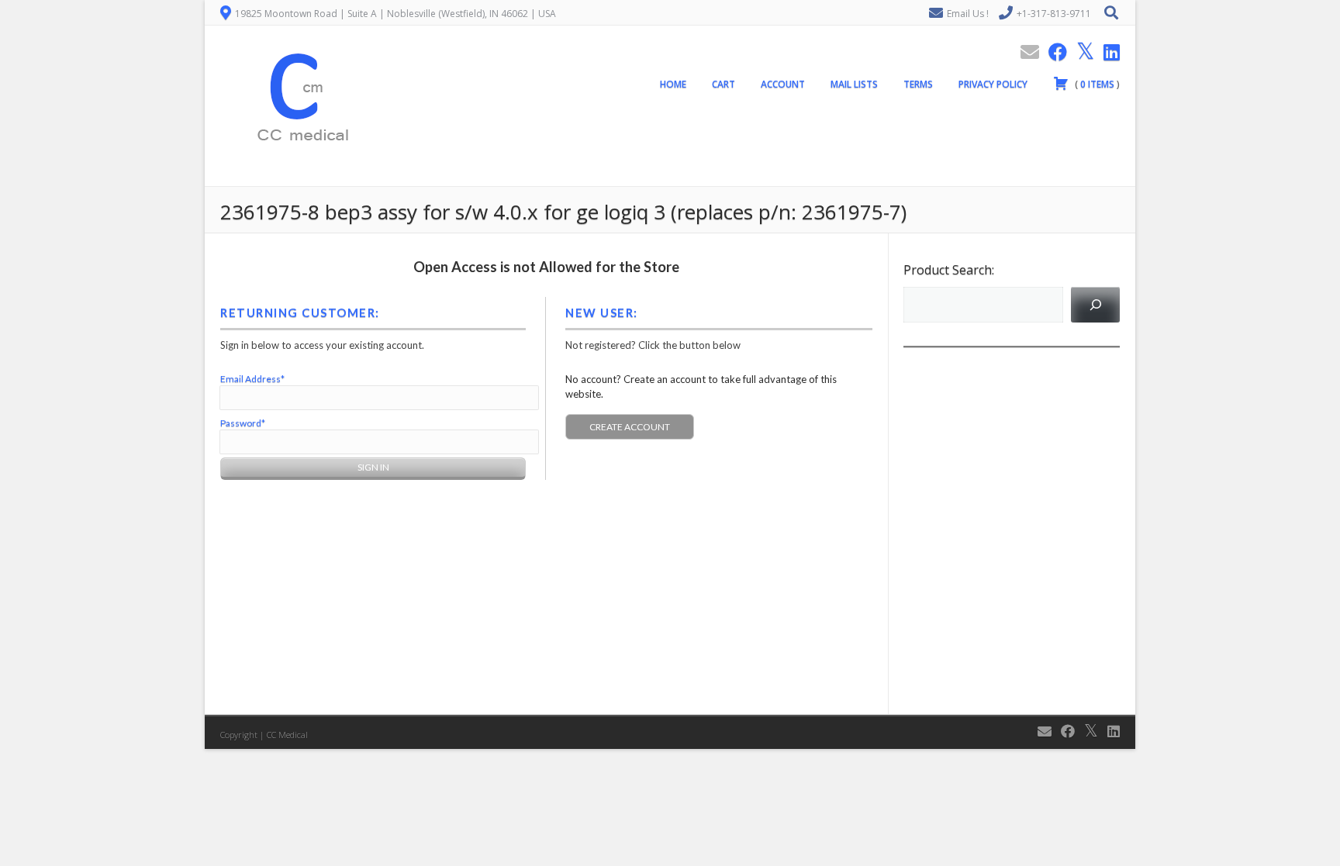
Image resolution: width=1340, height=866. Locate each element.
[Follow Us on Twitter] (1080, 51)
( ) (1096, 84)
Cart (723, 84)
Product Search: (948, 269)
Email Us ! (968, 13)
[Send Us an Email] (1025, 51)
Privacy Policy (992, 84)
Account (783, 84)
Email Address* (252, 379)
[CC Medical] (297, 178)
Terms (918, 84)
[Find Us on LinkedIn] (1107, 51)
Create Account (629, 427)
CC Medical (287, 734)
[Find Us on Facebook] (1053, 51)
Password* (242, 423)
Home (673, 84)
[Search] (1095, 304)
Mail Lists (854, 84)
